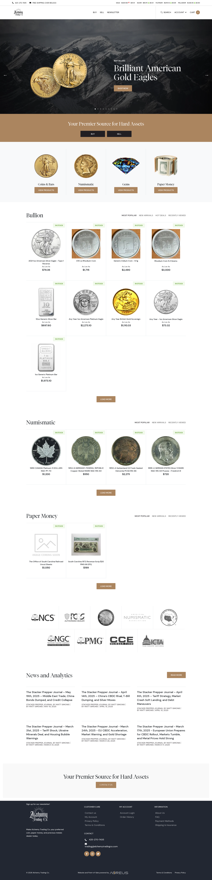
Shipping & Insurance (165, 825)
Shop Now (123, 88)
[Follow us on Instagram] (92, 853)
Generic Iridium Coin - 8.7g (126, 261)
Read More (176, 675)
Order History (127, 817)
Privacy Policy (92, 821)
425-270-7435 (20, 3)
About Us (160, 813)
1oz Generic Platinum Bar (46, 374)
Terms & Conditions (95, 825)
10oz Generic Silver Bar (46, 319)
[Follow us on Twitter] (98, 853)
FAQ (157, 817)
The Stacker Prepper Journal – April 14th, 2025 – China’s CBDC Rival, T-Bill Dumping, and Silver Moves (106, 696)
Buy (95, 12)
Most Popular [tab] (129, 215)
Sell (102, 12)
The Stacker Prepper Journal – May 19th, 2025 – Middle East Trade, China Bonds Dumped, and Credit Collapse (50, 696)
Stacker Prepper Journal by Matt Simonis (47, 704)
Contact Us (106, 785)
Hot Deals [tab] (160, 215)
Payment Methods (164, 821)
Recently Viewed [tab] (177, 215)
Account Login (127, 813)
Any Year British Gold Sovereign (126, 319)
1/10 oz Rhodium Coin (86, 261)
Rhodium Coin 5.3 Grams (165, 261)
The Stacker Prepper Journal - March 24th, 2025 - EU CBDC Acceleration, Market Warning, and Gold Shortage (105, 730)
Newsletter (113, 12)
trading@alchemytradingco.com (101, 846)
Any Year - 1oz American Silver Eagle (165, 319)
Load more (106, 399)
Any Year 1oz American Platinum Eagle (86, 319)
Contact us (90, 813)
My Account (91, 817)
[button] (95, 108)
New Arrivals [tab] (146, 215)
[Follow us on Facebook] (86, 853)
